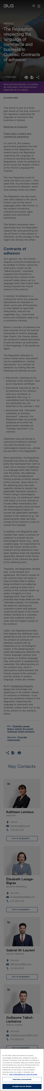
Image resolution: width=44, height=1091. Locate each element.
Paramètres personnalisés (22, 1079)
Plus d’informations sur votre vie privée (23, 1074)
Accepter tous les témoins (21, 1086)
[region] (22, 1070)
